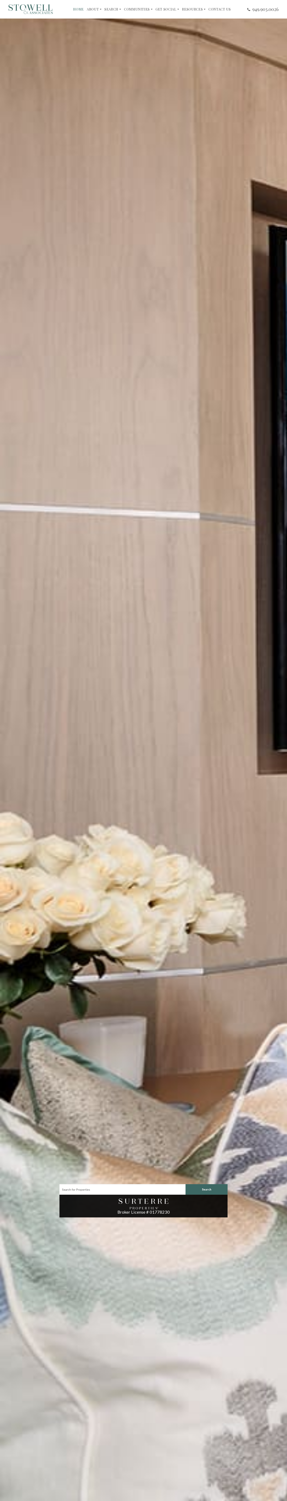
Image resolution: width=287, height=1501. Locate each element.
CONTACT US (219, 9)
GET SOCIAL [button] (165, 9)
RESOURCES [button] (192, 9)
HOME (78, 9)
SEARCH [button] (111, 9)
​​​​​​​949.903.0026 (265, 9)
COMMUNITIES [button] (137, 9)
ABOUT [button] (93, 9)
